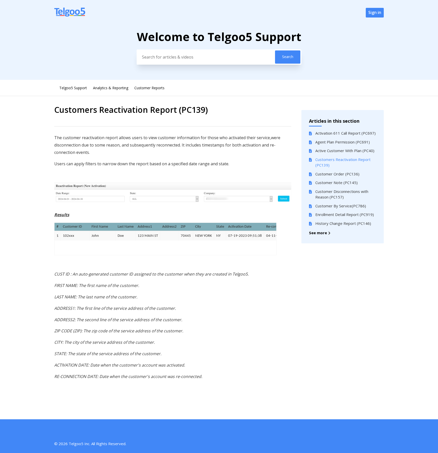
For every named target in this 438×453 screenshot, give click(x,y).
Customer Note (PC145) (336, 182)
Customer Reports (149, 87)
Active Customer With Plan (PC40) (344, 150)
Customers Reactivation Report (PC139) (343, 162)
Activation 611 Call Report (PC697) (345, 133)
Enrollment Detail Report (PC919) (344, 214)
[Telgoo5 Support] (69, 14)
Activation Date (239, 227)
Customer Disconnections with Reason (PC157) (341, 194)
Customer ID (72, 227)
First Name (100, 227)
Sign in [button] (374, 12)
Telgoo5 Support (73, 87)
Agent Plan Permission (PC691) (342, 141)
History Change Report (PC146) (343, 223)
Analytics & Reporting (110, 87)
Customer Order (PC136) (337, 173)
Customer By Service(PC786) (340, 205)
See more (318, 232)
